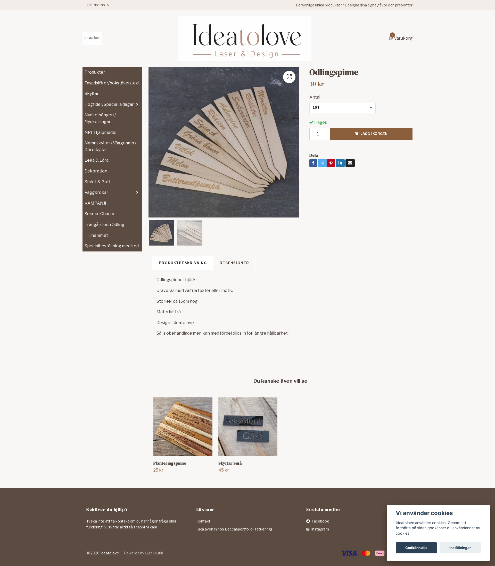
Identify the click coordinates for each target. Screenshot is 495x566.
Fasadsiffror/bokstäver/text (112, 83)
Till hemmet (96, 235)
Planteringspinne (169, 463)
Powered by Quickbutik (143, 553)
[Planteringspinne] (182, 426)
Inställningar (460, 548)
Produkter (95, 72)
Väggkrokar (96, 192)
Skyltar (92, 93)
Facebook (320, 521)
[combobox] (342, 108)
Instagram (319, 529)
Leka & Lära (97, 160)
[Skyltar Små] (247, 426)
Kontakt (203, 521)
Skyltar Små (230, 463)
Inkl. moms (96, 5)
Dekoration (96, 171)
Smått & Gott (98, 181)
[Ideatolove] (92, 38)
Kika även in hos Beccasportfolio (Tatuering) (234, 529)
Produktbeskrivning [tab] (183, 263)
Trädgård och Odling (104, 224)
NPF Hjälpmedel (100, 132)
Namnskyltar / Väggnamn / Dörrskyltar (110, 146)
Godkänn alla (416, 548)
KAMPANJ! (95, 203)
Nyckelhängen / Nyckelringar (100, 118)
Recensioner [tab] (234, 263)
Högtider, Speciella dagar (109, 104)
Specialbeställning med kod (112, 245)
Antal (314, 97)
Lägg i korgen (373, 134)
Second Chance (100, 213)
